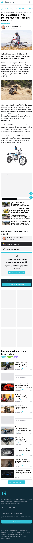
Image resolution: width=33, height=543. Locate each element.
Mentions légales (14, 530)
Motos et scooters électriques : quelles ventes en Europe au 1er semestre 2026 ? (22, 428)
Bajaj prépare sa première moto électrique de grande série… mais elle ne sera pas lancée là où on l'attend (23, 472)
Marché (18, 432)
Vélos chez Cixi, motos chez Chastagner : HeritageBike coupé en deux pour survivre (22, 439)
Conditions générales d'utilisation (19, 532)
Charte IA (3, 534)
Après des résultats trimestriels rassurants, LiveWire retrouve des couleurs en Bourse (22, 461)
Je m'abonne (16, 522)
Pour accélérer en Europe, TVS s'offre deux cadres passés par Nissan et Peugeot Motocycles (23, 450)
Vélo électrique (20, 443)
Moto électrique (10, 12)
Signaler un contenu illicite (14, 534)
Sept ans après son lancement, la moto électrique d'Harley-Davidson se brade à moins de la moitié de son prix (23, 364)
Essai (15, 357)
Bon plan (10, 357)
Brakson (8, 538)
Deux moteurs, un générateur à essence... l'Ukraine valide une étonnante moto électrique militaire (23, 407)
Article (4, 357)
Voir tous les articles (16, 482)
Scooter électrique (21, 400)
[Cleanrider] (8, 2)
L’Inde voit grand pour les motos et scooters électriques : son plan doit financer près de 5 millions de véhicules (23, 396)
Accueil (3, 12)
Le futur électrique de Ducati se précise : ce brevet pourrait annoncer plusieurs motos (23, 385)
